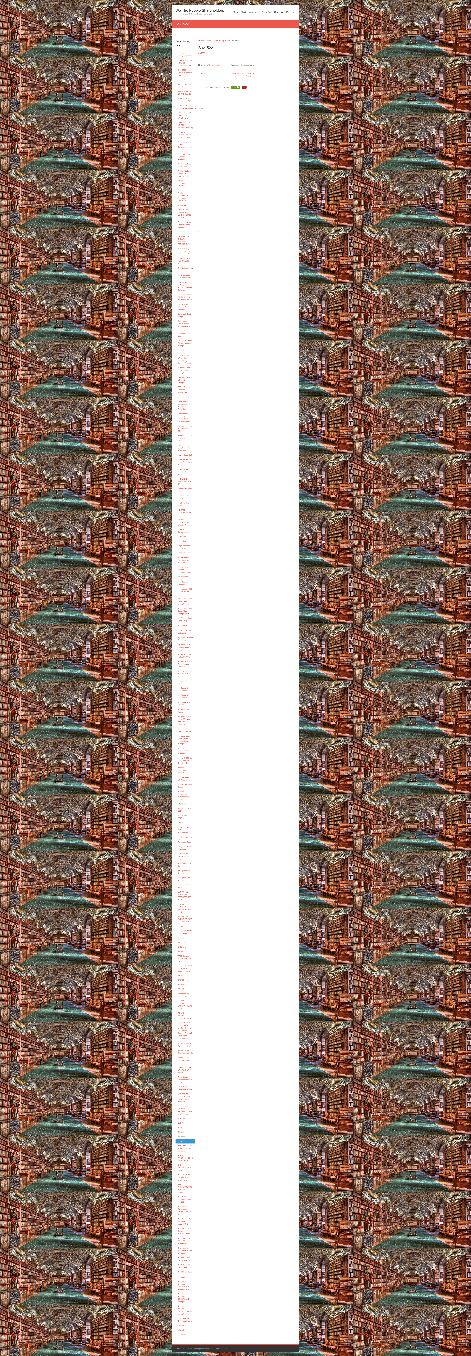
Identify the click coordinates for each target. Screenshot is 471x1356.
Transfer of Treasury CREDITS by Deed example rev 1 (185, 1285)
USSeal (181, 1326)
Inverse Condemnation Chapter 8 (183, 522)
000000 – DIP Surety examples (184, 54)
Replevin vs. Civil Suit (184, 864)
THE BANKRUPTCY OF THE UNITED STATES (185, 1188)
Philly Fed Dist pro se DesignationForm (185, 839)
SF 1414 (181, 938)
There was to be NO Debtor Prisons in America (185, 1250)
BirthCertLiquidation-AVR (186, 269)
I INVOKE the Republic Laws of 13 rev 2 (184, 471)
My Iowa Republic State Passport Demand (185, 664)
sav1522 (201, 53)
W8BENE (181, 1335)
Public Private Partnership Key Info (184, 856)
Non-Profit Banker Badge (185, 785)
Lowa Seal (182, 537)
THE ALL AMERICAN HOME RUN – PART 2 (185, 1158)
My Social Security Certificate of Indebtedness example (185, 740)
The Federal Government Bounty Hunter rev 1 (185, 1210)
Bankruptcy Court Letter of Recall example (184, 224)
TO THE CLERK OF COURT (184, 1266)
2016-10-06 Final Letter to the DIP (184, 100)
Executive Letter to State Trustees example (185, 370)
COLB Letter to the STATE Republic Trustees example (185, 297)
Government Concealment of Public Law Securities (184, 405)
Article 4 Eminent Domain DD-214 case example (184, 173)
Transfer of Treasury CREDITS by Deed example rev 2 (185, 1310)
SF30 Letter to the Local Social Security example (185, 968)
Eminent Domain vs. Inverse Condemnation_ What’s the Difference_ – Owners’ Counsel (184, 356)
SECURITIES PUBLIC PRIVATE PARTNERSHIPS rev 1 (185, 896)
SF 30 (180, 926)
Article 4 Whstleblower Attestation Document (183, 197)
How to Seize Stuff (185, 455)
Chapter (181, 1132)
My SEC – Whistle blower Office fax (185, 730)
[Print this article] (253, 47)
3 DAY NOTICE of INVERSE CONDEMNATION (185, 62)
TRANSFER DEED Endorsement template (185, 1274)
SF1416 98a (183, 980)
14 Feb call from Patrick (184, 85)
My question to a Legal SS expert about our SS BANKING (184, 720)
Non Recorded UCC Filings (183, 778)
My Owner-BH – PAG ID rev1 (184, 696)
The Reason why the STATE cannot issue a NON (185, 1221)
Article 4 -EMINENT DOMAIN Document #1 (183, 184)
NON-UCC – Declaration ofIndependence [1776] (184, 795)
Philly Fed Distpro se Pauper (185, 848)
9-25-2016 (182, 80)
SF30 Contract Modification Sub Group (184, 958)
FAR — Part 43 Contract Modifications (184, 389)
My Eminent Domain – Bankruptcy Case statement (184, 629)
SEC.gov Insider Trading (184, 872)
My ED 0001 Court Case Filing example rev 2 (185, 601)
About (243, 12)
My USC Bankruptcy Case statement (184, 750)
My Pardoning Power (183, 710)
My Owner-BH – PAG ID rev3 (184, 703)
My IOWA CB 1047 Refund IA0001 (185, 655)
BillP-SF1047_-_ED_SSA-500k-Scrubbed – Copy (184, 251)
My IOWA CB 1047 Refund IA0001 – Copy (185, 647)
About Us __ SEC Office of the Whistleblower (184, 115)
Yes (235, 87)
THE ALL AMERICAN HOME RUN (185, 1167)
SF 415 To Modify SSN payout (185, 932)
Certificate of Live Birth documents (184, 276)
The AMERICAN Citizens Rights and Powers (184, 1177)
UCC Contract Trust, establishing (185, 1319)
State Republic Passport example (185, 1088)
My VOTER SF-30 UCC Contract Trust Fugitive (185, 760)
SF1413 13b (183, 975)
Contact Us (285, 12)
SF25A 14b (182, 951)
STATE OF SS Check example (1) (185, 1052)
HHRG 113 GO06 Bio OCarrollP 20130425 (184, 447)
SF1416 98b (183, 985)
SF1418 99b (183, 989)
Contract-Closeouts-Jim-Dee (184, 333)
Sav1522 (181, 1141)
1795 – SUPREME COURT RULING (185, 92)
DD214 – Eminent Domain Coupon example (185, 343)
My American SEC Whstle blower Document (185, 591)
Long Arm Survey (184, 553)
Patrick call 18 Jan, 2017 (185, 809)
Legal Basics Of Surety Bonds (184, 547)
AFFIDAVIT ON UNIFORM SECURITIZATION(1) (186, 125)
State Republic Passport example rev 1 (185, 1079)
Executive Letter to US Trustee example (185, 379)
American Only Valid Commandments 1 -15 (185, 146)
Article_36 (182, 205)
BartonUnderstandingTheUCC (186, 232)
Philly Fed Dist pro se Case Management (185, 829)
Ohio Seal (182, 804)
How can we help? (216, 65)
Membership (253, 12)
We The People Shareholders (200, 10)
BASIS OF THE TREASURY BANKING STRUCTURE (184, 240)
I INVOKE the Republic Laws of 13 (184, 481)
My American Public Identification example (183, 580)
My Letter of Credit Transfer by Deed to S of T (185, 673)
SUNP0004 (182, 1123)
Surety (180, 1128)
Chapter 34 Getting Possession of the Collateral (185, 286)
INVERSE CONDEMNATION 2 (185, 512)
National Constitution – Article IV (183, 770)
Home (235, 12)
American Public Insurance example (184, 156)
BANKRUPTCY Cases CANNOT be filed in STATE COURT (184, 214)
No (244, 87)
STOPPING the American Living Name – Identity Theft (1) (184, 1098)
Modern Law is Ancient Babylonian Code (184, 569)
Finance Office (183, 397)
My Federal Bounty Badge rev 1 (185, 639)
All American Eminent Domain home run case (184, 134)
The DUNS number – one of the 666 (184, 1199)
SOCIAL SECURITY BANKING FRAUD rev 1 (185, 1004)
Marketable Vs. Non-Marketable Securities (184, 559)
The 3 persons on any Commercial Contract (185, 1148)
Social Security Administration (183, 995)
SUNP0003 (182, 1118)
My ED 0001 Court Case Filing (185, 619)
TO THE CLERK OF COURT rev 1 (184, 1259)
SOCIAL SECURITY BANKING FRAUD (185, 1015)
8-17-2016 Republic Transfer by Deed (185, 72)
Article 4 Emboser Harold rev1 (185, 165)
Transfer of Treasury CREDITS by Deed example (185, 1298)
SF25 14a (182, 947)
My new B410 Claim (183, 682)
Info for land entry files (185, 490)
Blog (276, 12)
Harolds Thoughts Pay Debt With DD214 (185, 428)
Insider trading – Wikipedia (184, 504)
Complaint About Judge (184, 315)
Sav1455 (181, 1137)
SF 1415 (181, 942)
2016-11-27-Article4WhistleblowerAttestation (186, 107)
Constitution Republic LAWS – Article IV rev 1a (184, 323)
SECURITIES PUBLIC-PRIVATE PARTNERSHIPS (185, 919)
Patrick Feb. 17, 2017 (184, 817)
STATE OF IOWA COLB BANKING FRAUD (184, 1069)
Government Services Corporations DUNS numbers (184, 417)
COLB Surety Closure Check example (183, 306)
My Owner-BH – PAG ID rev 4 (184, 689)
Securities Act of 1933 (184, 886)
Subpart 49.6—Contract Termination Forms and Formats (185, 1110)
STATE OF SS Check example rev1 (184, 1060)
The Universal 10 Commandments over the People (184, 1231)
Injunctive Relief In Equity (185, 497)
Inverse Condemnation (183, 530)
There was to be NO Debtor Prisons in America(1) (185, 1240)
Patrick (180, 823)
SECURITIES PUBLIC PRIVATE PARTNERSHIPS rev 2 (185, 908)
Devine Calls (266, 12)
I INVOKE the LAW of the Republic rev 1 (185, 462)
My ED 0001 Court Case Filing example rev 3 (185, 611)
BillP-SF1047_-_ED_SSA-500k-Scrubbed (184, 260)
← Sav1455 (202, 73)
